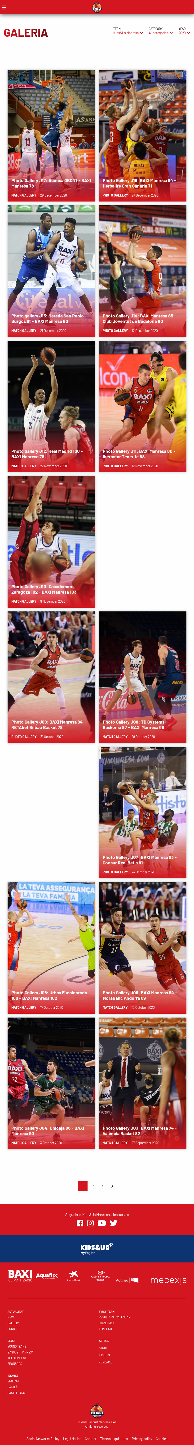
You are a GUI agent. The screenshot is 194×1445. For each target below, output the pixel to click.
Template (106, 1329)
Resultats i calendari (115, 1317)
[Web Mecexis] (168, 1280)
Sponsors (15, 1364)
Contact (90, 1439)
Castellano (16, 1393)
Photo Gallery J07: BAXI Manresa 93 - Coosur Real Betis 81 (140, 859)
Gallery (14, 1323)
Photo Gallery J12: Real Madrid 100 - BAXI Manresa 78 (47, 453)
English (13, 1381)
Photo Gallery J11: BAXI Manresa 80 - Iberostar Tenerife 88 (139, 453)
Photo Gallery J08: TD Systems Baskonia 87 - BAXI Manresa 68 (133, 724)
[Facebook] (80, 1223)
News (11, 1317)
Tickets (104, 1355)
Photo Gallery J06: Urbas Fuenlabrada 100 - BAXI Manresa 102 (49, 995)
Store (103, 1348)
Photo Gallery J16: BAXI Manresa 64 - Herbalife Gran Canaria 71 (139, 183)
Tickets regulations (114, 1439)
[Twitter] (113, 1223)
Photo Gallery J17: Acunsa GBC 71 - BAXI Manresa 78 (51, 183)
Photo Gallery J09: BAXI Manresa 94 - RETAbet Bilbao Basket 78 (48, 724)
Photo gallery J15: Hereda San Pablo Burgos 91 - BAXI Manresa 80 (47, 318)
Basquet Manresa (21, 1352)
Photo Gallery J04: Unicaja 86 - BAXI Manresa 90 (47, 1130)
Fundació (105, 1362)
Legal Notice (72, 1439)
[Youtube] (101, 1223)
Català (13, 1387)
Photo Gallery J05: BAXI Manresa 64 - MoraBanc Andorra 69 (140, 995)
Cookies (162, 1439)
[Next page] (112, 1186)
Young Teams (17, 1346)
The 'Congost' (17, 1358)
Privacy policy (142, 1439)
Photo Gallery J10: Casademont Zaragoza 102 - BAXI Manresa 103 (43, 589)
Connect (14, 1329)
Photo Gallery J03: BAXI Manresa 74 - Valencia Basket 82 (140, 1130)
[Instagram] (90, 1223)
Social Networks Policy (42, 1439)
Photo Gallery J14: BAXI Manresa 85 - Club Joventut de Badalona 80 (139, 318)
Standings (106, 1323)
